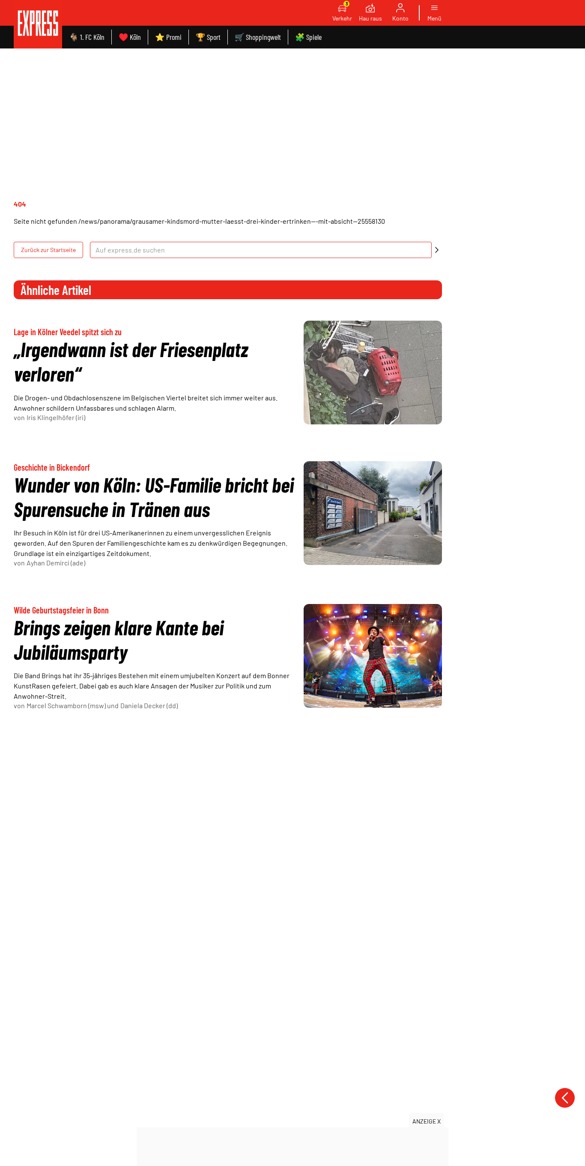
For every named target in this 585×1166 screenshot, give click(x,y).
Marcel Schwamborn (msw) (66, 705)
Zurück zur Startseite (48, 249)
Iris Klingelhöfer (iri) (56, 417)
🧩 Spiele (308, 37)
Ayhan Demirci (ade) (56, 563)
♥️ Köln (130, 37)
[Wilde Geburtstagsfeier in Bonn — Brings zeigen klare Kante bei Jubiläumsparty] (373, 656)
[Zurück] (565, 1098)
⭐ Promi (168, 37)
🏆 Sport (208, 37)
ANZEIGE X (426, 1121)
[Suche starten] (437, 249)
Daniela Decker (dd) (149, 705)
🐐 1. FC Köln (86, 37)
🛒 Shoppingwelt (258, 37)
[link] (38, 24)
